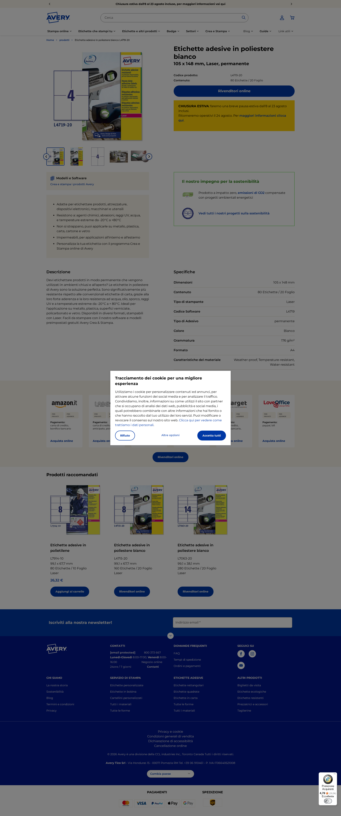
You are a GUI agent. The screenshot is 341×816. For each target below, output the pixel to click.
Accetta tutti (211, 435)
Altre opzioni (170, 435)
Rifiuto (125, 435)
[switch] (328, 801)
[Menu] (334, 774)
